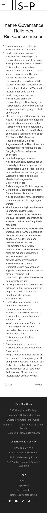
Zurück (8, 384)
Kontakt (23, 480)
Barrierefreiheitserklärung (23, 494)
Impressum (23, 485)
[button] (3, 5)
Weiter (38, 384)
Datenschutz (23, 490)
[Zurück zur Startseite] (23, 5)
